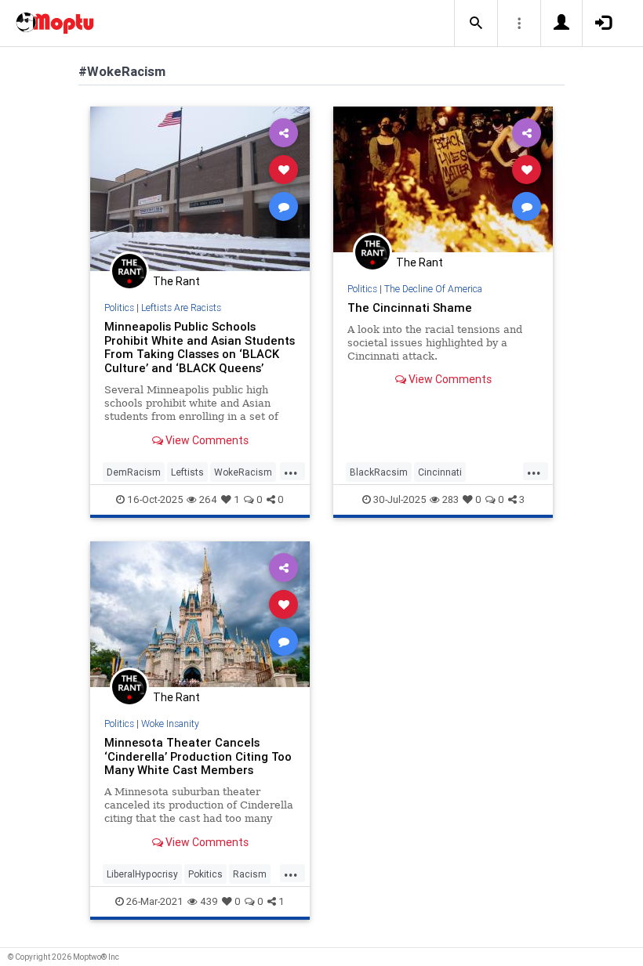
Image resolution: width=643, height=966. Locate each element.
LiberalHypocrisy (142, 874)
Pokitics (205, 874)
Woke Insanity (170, 723)
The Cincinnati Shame (409, 307)
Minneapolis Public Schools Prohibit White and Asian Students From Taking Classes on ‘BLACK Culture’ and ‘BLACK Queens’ (199, 347)
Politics (119, 307)
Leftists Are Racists (181, 307)
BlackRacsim (379, 472)
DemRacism (134, 472)
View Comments (206, 440)
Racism (250, 874)
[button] (476, 23)
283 (450, 499)
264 (208, 499)
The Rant (176, 281)
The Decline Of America (433, 289)
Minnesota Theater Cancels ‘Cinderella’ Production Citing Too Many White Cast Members (198, 756)
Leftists (187, 472)
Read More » (200, 188)
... (291, 470)
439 (209, 901)
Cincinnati (440, 472)
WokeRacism (243, 472)
